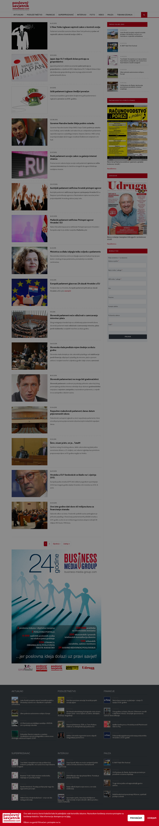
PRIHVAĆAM (136, 818)
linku (68, 816)
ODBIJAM (151, 818)
